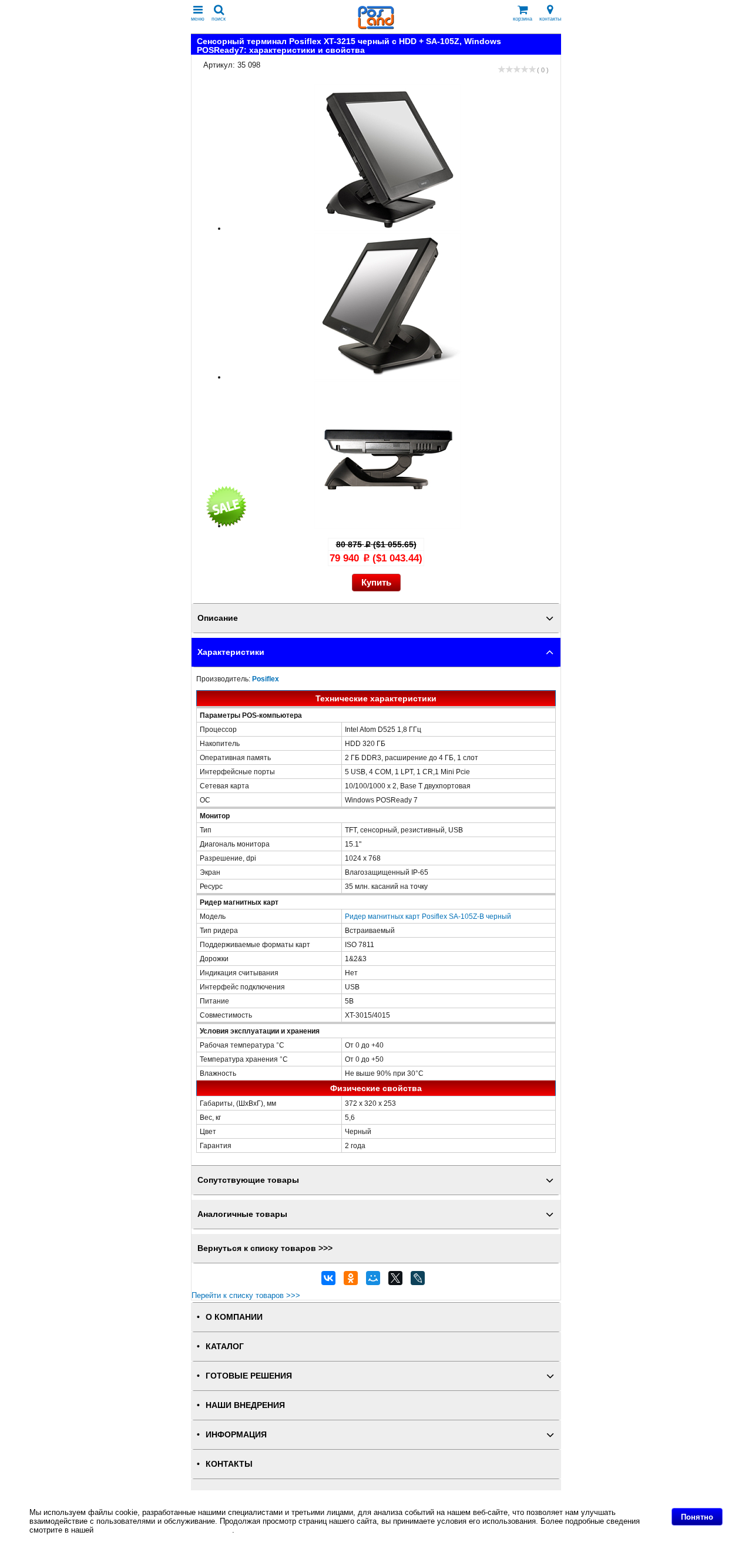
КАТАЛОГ (225, 1346)
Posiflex (265, 679)
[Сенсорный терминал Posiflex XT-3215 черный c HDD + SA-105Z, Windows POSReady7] (387, 228)
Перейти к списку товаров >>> (246, 1295)
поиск (219, 19)
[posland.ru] (376, 26)
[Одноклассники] (351, 1281)
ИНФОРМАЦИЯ (236, 1434)
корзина (522, 19)
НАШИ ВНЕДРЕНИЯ (245, 1405)
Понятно (697, 1517)
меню (197, 19)
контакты (550, 19)
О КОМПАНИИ (234, 1317)
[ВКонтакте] (328, 1281)
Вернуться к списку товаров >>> (265, 1248)
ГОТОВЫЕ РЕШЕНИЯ (249, 1376)
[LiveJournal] (418, 1281)
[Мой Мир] (373, 1281)
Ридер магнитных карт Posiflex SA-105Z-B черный (428, 916)
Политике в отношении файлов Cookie (164, 1530)
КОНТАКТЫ (229, 1464)
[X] (395, 1281)
